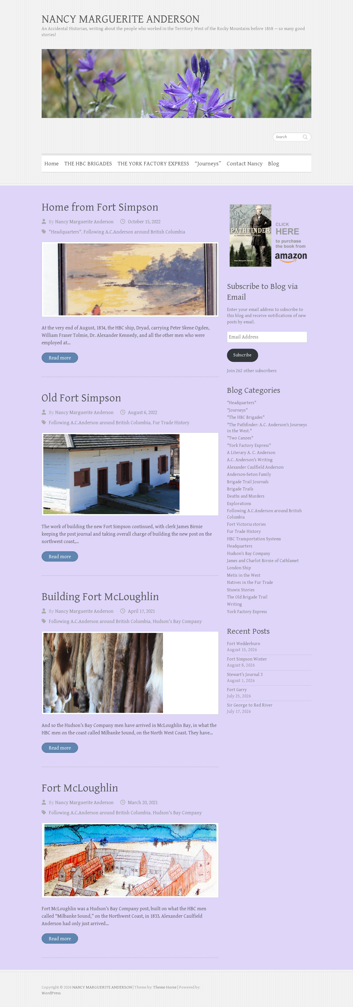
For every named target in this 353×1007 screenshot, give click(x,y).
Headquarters (239, 546)
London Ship (239, 568)
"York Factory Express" (249, 445)
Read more (60, 358)
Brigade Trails (240, 489)
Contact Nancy (245, 163)
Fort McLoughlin (80, 788)
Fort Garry (237, 689)
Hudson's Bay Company (177, 621)
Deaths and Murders (245, 496)
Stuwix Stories (241, 590)
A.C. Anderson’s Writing (250, 460)
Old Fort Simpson (81, 398)
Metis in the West (243, 575)
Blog (273, 163)
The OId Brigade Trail (247, 597)
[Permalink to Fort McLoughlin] (130, 860)
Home (51, 163)
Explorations (239, 503)
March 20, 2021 (143, 802)
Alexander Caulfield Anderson (255, 467)
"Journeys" (237, 410)
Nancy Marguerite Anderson (84, 222)
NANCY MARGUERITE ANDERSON (121, 19)
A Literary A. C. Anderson (251, 452)
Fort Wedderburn (243, 643)
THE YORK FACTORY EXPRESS (153, 163)
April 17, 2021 (141, 611)
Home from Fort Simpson (100, 207)
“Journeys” (208, 163)
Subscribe (242, 355)
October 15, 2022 (144, 222)
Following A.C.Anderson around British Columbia (134, 232)
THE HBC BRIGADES (88, 163)
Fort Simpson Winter (247, 659)
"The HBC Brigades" (245, 417)
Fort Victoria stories (246, 524)
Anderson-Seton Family (249, 474)
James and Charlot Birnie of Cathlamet (263, 560)
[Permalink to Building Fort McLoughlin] (130, 673)
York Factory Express (247, 611)
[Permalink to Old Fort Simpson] (130, 474)
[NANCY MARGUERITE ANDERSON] (176, 80)
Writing (234, 604)
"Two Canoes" (240, 438)
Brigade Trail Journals (248, 482)
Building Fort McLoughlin (100, 596)
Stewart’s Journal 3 (245, 674)
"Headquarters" (65, 232)
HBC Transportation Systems (254, 539)
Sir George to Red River (249, 705)
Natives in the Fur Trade (250, 582)
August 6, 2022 (142, 412)
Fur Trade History (171, 423)
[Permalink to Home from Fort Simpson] (130, 279)
